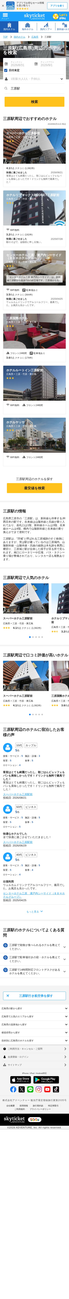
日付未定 (14, 70)
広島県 (34, 37)
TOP (5, 37)
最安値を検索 (34, 488)
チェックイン (16, 62)
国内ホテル (19, 37)
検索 (34, 102)
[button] (34, 79)
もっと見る (32, 911)
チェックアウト (47, 62)
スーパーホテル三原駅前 (18, 794)
